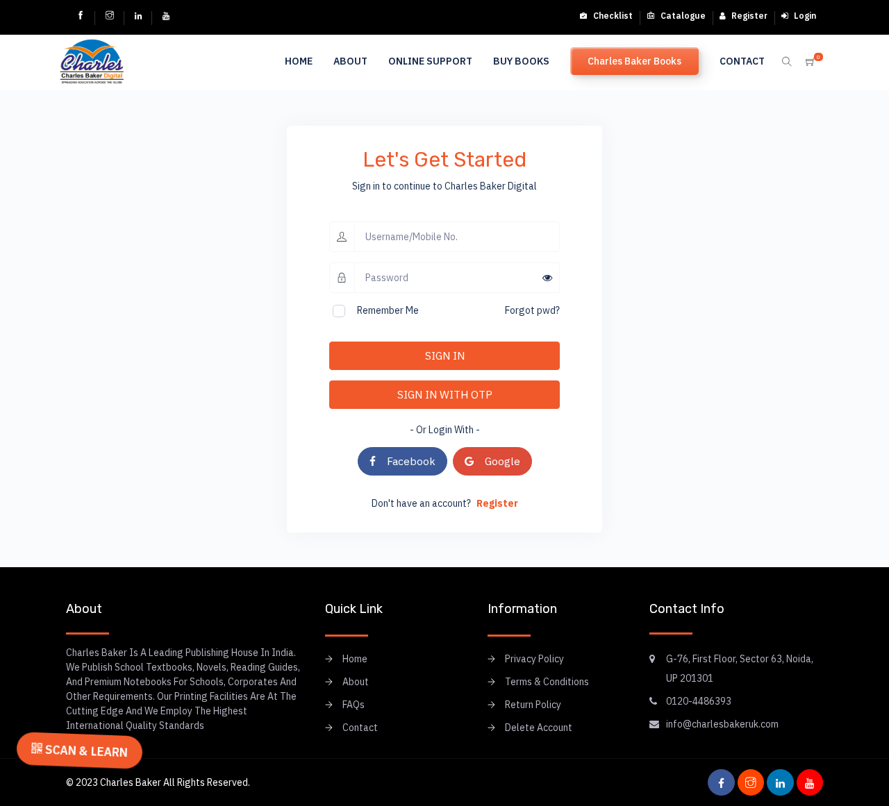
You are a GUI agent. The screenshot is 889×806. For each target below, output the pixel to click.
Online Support (430, 61)
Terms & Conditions (547, 681)
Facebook (405, 461)
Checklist (612, 15)
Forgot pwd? (532, 310)
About (350, 61)
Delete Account (538, 727)
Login (804, 15)
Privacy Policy (534, 659)
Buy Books (521, 61)
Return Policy (533, 704)
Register (748, 15)
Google (497, 461)
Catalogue (682, 15)
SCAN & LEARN (84, 750)
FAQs (353, 704)
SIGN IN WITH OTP (444, 394)
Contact (742, 61)
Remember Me (388, 310)
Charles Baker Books (634, 61)
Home (299, 61)
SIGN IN (445, 355)
